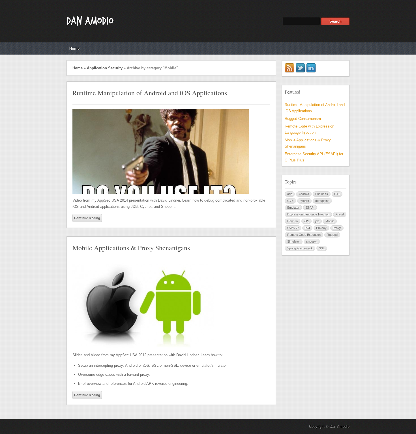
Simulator (293, 241)
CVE (290, 200)
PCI (307, 228)
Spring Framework (300, 248)
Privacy (321, 228)
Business (321, 194)
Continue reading (87, 218)
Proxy (337, 228)
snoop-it (311, 241)
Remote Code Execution (304, 234)
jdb (317, 221)
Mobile (329, 221)
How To (292, 221)
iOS (306, 221)
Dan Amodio (90, 21)
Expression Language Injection (308, 214)
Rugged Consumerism (303, 118)
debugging (322, 200)
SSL (322, 248)
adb (289, 194)
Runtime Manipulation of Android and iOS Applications (149, 92)
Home (74, 48)
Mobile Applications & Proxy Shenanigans (131, 247)
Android (304, 194)
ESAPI (310, 207)
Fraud (340, 214)
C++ (337, 194)
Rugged (332, 234)
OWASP (293, 228)
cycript (304, 200)
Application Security (105, 68)
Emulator (293, 207)
